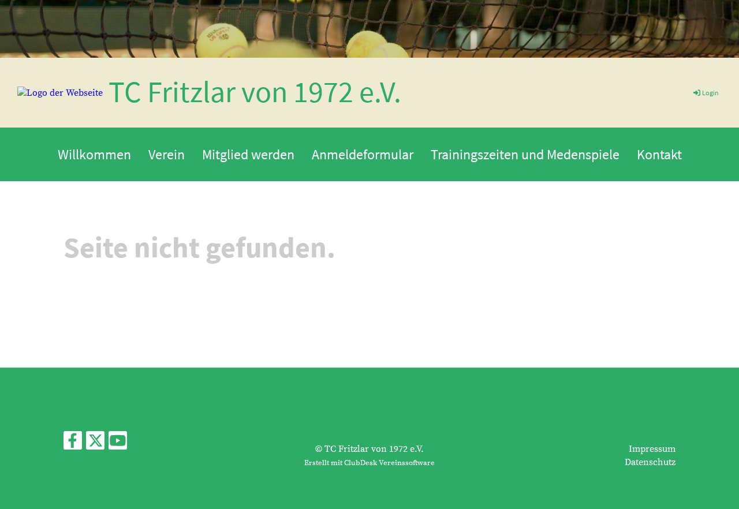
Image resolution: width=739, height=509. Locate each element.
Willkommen (94, 154)
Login (710, 92)
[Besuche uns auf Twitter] (95, 444)
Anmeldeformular (362, 154)
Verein (166, 154)
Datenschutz (650, 462)
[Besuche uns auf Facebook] (73, 444)
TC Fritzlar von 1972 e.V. (255, 91)
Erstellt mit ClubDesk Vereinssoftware (369, 462)
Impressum (652, 449)
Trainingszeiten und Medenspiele (525, 154)
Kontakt (659, 154)
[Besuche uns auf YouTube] (118, 444)
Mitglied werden (248, 154)
